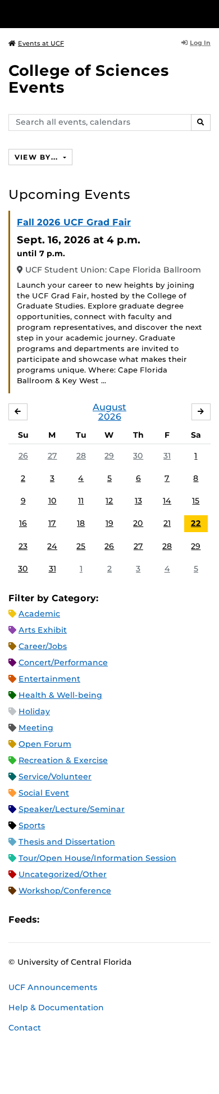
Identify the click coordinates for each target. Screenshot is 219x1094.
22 (196, 523)
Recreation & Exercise (63, 760)
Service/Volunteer (55, 776)
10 (52, 501)
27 (52, 456)
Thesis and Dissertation (67, 842)
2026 (109, 416)
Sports (32, 825)
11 (81, 501)
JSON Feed (130, 919)
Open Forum (45, 744)
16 (23, 523)
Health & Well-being (60, 695)
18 (81, 523)
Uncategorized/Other (63, 874)
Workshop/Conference (65, 891)
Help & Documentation (56, 1007)
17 (52, 523)
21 (167, 523)
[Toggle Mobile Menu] (207, 13)
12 (109, 501)
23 (23, 546)
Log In (200, 43)
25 (80, 546)
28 (81, 456)
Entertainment (49, 679)
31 (167, 456)
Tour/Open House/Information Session (97, 858)
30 (138, 456)
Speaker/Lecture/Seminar (72, 809)
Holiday (34, 711)
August (109, 407)
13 (138, 501)
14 (167, 501)
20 (138, 523)
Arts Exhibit (43, 630)
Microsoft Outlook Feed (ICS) (73, 919)
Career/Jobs (43, 646)
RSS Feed (92, 919)
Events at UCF (41, 43)
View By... (38, 157)
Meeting (36, 728)
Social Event (44, 793)
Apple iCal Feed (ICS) (53, 919)
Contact (24, 1028)
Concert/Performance (63, 662)
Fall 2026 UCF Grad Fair (74, 222)
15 (195, 501)
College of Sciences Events (88, 79)
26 (23, 456)
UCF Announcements (52, 987)
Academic (39, 614)
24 (52, 546)
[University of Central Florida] (85, 13)
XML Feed (111, 919)
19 (109, 523)
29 (109, 456)
